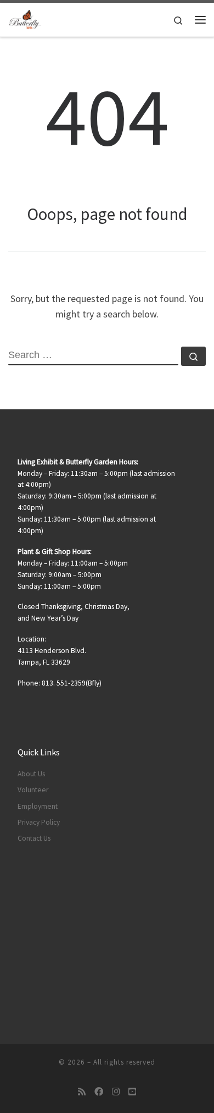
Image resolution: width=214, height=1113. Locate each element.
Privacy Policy (39, 822)
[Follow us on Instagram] (116, 1092)
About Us (31, 773)
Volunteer (33, 789)
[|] (25, 18)
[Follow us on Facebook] (98, 1092)
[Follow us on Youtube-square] (132, 1092)
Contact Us (34, 838)
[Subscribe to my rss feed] (82, 1092)
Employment (38, 806)
